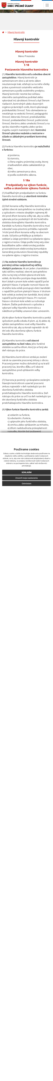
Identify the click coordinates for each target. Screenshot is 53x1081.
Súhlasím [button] (27, 472)
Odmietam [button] (26, 483)
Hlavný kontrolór (16, 32)
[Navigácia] (47, 5)
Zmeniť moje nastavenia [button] (26, 478)
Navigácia (8, 5)
